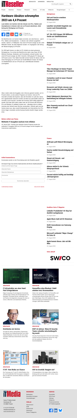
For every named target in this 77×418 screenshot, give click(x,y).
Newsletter (52, 394)
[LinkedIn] (56, 411)
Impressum (29, 410)
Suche (68, 1)
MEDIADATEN (32, 1)
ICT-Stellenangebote (54, 404)
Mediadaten (29, 394)
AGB (27, 406)
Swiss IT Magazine (31, 412)
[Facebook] (51, 411)
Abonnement (29, 404)
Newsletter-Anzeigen (32, 396)
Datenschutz (29, 408)
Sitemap (51, 398)
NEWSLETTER (50, 1)
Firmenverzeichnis (54, 402)
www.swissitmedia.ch (9, 411)
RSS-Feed (52, 396)
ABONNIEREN (41, 1)
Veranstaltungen (30, 398)
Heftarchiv (52, 400)
